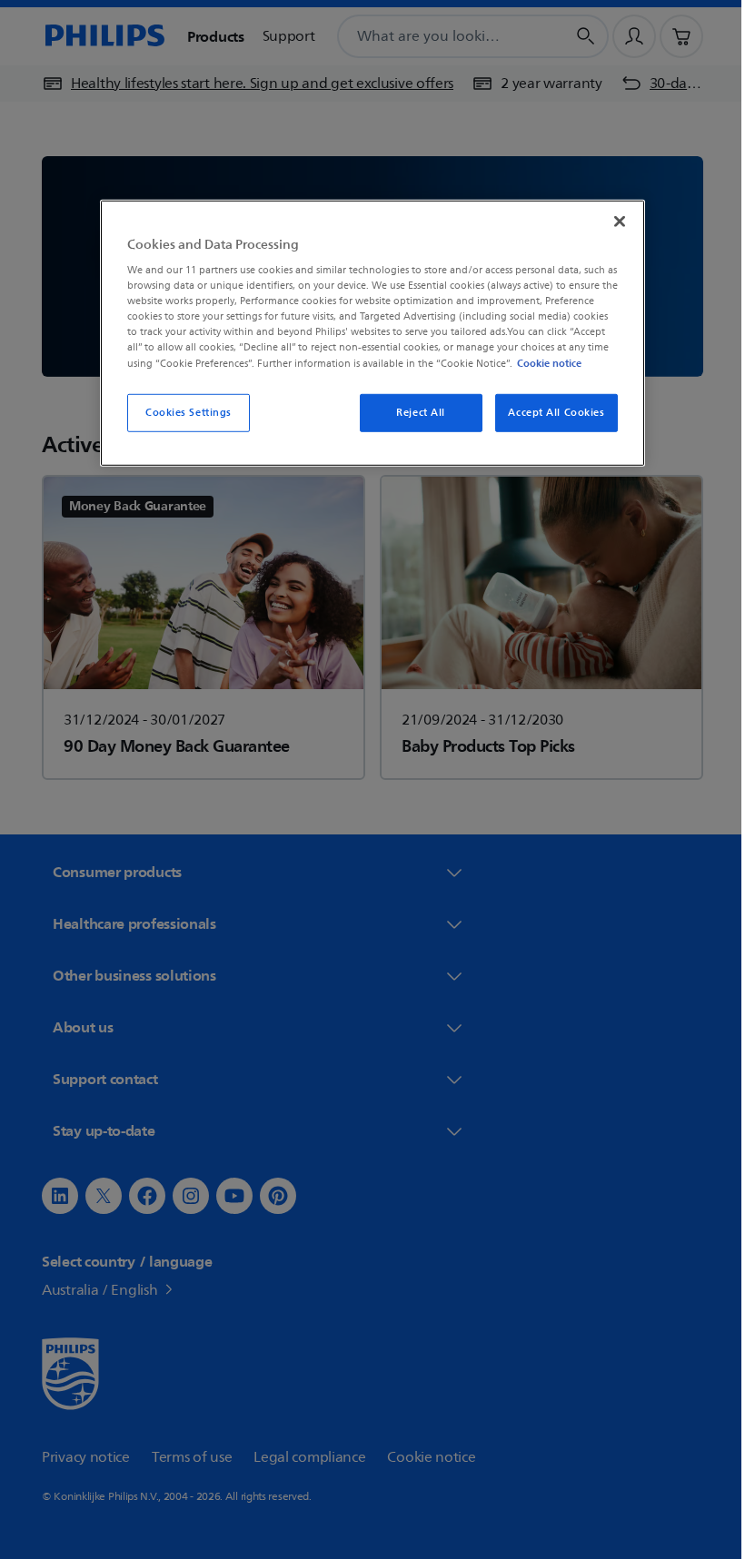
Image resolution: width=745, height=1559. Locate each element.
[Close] (613, 221)
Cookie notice (543, 362)
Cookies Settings (181, 411)
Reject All (414, 411)
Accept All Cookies (550, 411)
